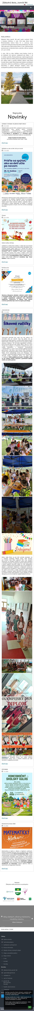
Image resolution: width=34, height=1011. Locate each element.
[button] (24, 4)
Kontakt (5, 961)
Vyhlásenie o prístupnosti (10, 945)
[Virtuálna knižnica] (30, 899)
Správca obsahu (7, 939)
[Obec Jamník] (18, 891)
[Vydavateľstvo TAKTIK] (21, 899)
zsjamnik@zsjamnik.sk (9, 973)
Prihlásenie (30, 4)
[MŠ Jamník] (10, 891)
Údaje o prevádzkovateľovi (10, 953)
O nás (4, 958)
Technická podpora (8, 942)
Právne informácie (8, 947)
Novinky (5, 964)
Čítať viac (5, 143)
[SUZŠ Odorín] (25, 891)
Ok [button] (29, 1007)
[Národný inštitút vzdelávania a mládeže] (8, 899)
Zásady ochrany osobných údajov (12, 950)
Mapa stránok (7, 956)
